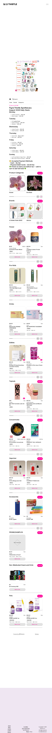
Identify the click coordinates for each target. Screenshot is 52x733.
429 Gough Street (26, 728)
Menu (9, 727)
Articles (9, 729)
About (9, 725)
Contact (9, 730)
